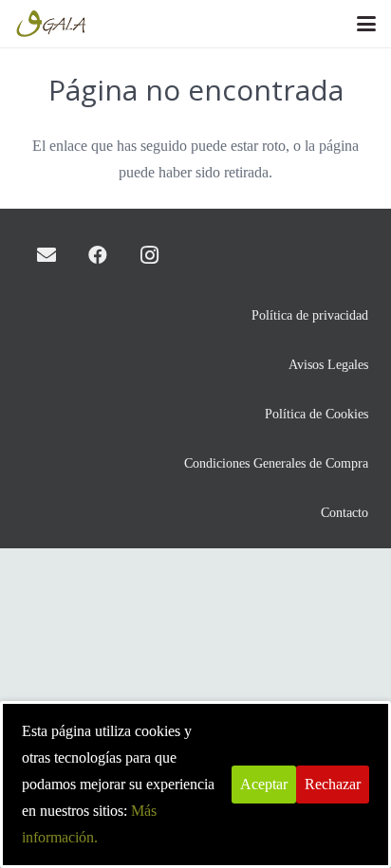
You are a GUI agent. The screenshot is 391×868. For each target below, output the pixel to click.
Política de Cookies (316, 413)
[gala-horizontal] (52, 23)
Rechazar (333, 784)
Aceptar (264, 784)
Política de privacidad (309, 315)
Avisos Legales (328, 364)
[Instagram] (149, 255)
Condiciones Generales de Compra (276, 463)
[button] (366, 23)
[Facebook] (97, 255)
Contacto (344, 512)
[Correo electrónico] (46, 255)
